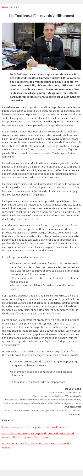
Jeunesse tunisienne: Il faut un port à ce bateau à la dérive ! (34, 427)
